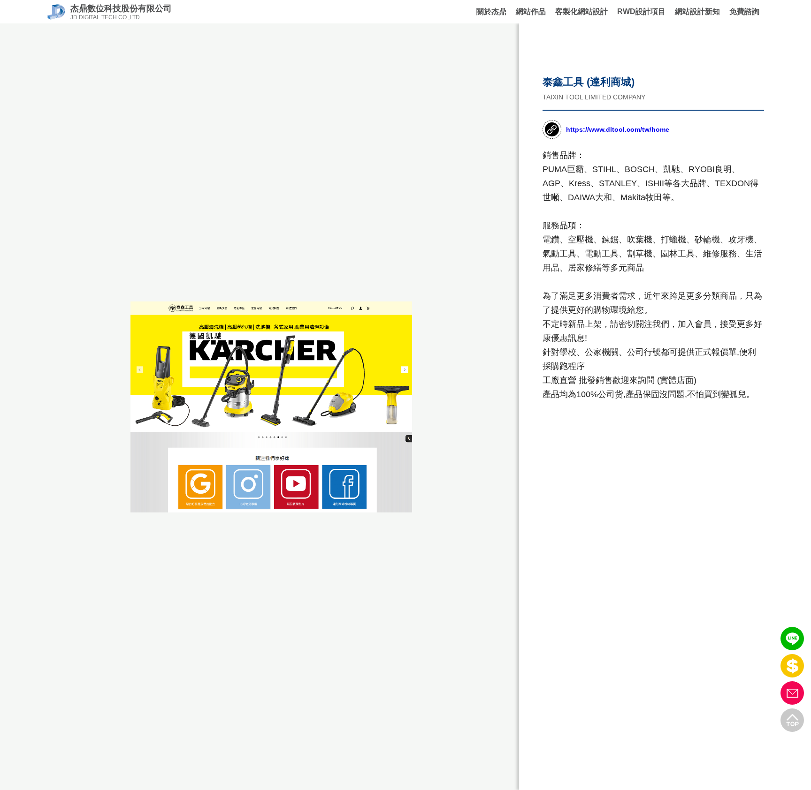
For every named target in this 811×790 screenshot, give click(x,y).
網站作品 (531, 11)
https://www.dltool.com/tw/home (617, 129)
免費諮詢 (744, 11)
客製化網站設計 (581, 11)
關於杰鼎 (491, 11)
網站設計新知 (697, 11)
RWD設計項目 (641, 11)
